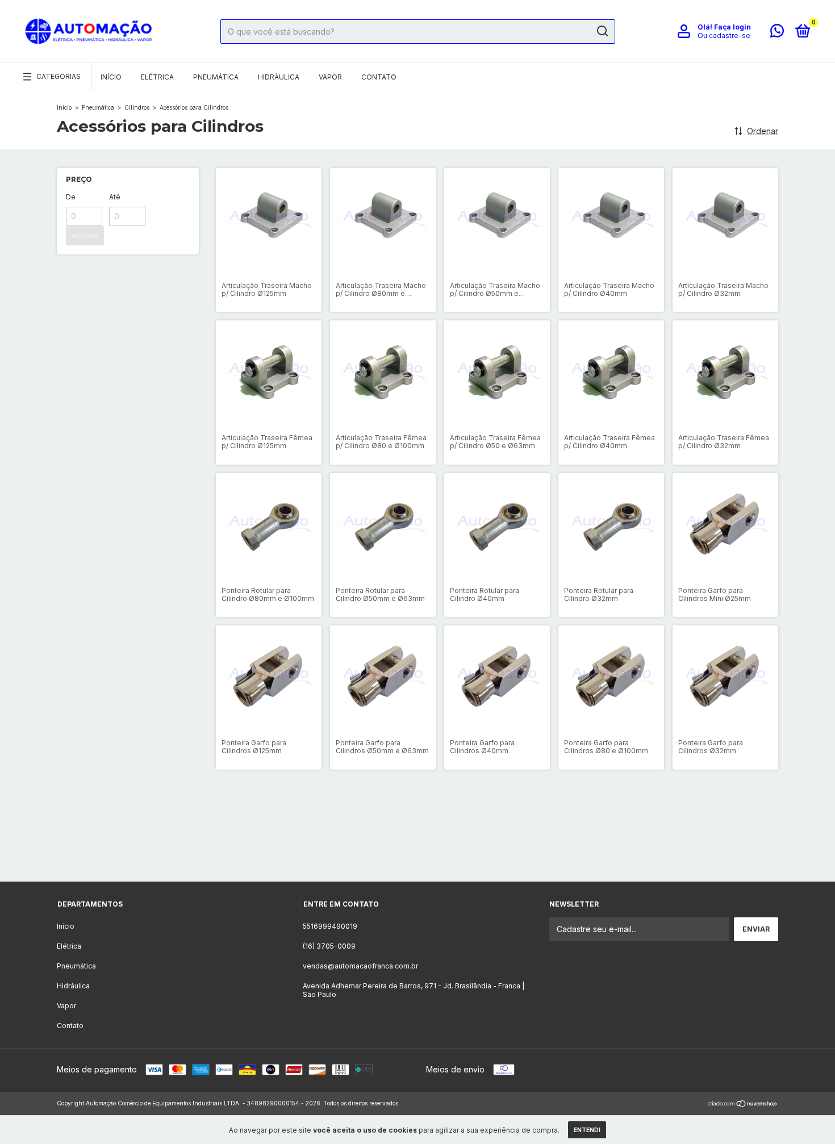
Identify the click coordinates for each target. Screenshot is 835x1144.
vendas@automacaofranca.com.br (360, 966)
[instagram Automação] (396, 850)
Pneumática (216, 77)
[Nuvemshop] (742, 1104)
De (71, 197)
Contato (378, 77)
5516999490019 (330, 926)
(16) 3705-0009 (329, 946)
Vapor (330, 77)
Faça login (732, 27)
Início (111, 77)
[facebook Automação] (438, 850)
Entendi (587, 1129)
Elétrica (157, 77)
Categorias (58, 76)
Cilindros (136, 107)
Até (114, 197)
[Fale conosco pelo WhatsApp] (777, 33)
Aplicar (85, 235)
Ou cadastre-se (724, 35)
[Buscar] (601, 31)
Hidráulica (278, 77)
